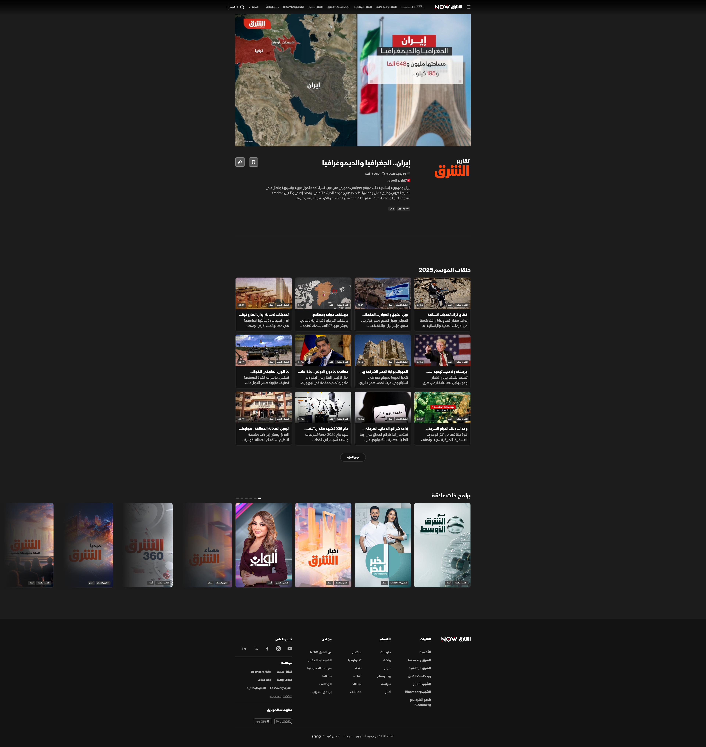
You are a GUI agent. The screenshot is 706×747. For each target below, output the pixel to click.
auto (452, 140)
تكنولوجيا (354, 660)
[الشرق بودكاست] (338, 7)
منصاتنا (327, 676)
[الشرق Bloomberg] (293, 7)
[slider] (353, 134)
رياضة (387, 660)
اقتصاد (356, 684)
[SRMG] (316, 736)
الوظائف (325, 684)
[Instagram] (276, 648)
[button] (354, 81)
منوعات (385, 652)
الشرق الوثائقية (420, 668)
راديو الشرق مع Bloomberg (420, 702)
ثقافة (357, 676)
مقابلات (355, 692)
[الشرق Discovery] (386, 7)
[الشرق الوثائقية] (363, 7)
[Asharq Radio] (264, 680)
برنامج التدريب (322, 692)
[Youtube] (288, 648)
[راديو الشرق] (272, 7)
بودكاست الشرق (419, 676)
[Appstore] (262, 721)
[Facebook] (265, 648)
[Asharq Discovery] (280, 688)
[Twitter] (254, 648)
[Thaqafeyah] (281, 696)
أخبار (450, 305)
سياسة (386, 684)
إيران (392, 208)
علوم (387, 668)
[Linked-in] (243, 649)
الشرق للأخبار (462, 305)
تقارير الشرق (403, 208)
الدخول (232, 7)
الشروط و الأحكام (320, 660)
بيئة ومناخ (384, 676)
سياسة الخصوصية (319, 668)
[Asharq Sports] (284, 680)
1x (438, 140)
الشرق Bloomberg (418, 692)
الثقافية (425, 652)
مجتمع (356, 652)
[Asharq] (284, 671)
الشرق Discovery (399, 583)
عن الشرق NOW (321, 652)
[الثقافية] (412, 7)
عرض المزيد (353, 457)
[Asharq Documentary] (256, 688)
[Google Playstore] (283, 721)
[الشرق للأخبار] (315, 7)
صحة (358, 668)
